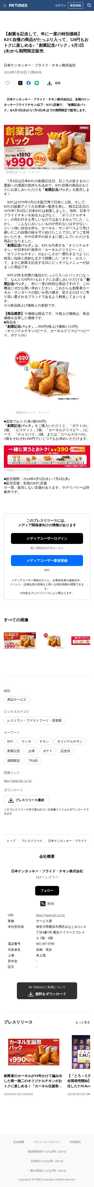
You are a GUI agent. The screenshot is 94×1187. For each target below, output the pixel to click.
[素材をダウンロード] (49, 83)
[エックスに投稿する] (20, 83)
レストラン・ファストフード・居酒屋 (34, 720)
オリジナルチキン (70, 741)
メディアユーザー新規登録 (47, 560)
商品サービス (16, 699)
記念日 (65, 751)
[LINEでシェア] (36, 83)
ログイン (60, 5)
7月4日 (33, 760)
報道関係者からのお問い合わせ (47, 1151)
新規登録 (75, 5)
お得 (31, 751)
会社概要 (18, 1142)
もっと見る (82, 1022)
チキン (44, 741)
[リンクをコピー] (57, 83)
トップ (11, 840)
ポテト (47, 751)
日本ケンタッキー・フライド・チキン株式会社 (47, 871)
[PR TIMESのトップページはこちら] (18, 5)
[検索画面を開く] (89, 5)
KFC (10, 741)
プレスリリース (31, 840)
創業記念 (13, 751)
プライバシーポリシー (47, 1142)
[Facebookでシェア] (28, 83)
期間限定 (13, 760)
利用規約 (75, 1142)
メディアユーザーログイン (47, 538)
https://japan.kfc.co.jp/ (50, 915)
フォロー (47, 890)
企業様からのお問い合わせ (47, 1161)
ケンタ (26, 741)
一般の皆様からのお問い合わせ (47, 1170)
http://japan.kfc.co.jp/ (18, 780)
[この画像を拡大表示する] (20, 640)
